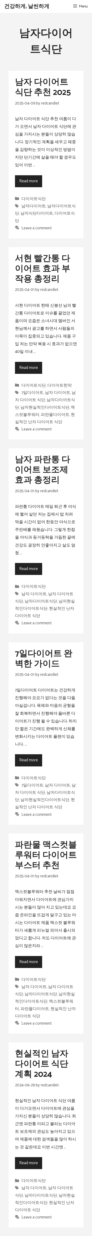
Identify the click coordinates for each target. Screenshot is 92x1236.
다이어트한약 (59, 385)
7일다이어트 (32, 392)
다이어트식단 (33, 199)
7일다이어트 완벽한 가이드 (43, 659)
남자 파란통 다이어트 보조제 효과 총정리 (42, 470)
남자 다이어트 (57, 392)
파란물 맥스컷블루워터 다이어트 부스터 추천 (46, 855)
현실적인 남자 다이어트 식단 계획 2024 (41, 1064)
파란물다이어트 (55, 414)
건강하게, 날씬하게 (26, 6)
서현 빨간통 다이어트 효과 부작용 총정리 (42, 269)
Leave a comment (36, 228)
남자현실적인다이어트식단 (45, 407)
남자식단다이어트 (37, 213)
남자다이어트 (33, 206)
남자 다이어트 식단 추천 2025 (43, 87)
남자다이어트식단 (41, 601)
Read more (28, 181)
